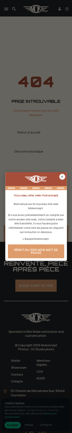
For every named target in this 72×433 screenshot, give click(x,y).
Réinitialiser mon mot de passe (36, 251)
